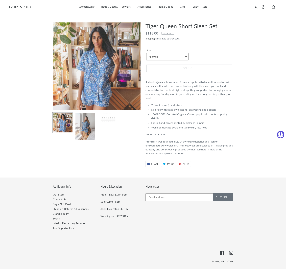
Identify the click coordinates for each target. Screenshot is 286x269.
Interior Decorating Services (69, 223)
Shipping (150, 38)
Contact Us (59, 199)
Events (57, 218)
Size (148, 50)
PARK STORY (20, 7)
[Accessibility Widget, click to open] (280, 134)
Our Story (58, 194)
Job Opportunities (63, 228)
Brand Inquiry (61, 213)
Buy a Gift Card (62, 204)
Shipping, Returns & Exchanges (71, 208)
